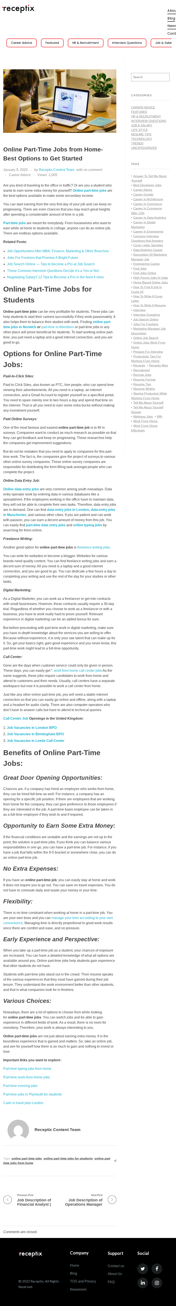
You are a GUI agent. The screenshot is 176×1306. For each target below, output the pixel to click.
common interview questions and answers (147, 238)
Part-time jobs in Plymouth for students (32, 1094)
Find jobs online (144, 273)
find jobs (140, 268)
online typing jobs (87, 525)
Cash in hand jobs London (23, 1103)
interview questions (146, 314)
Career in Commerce (147, 204)
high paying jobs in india (150, 277)
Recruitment (141, 370)
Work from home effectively (144, 428)
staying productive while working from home (149, 396)
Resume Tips (141, 134)
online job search (145, 337)
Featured (52, 43)
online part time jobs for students (68, 1158)
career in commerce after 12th (146, 211)
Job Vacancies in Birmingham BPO (35, 734)
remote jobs (142, 375)
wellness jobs (143, 416)
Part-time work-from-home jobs (26, 1077)
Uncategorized (144, 148)
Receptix (139, 365)
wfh (159, 416)
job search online (145, 319)
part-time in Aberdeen (57, 327)
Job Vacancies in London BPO (32, 727)
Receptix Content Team (56, 170)
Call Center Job (15, 718)
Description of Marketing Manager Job (149, 257)
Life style (139, 130)
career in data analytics (149, 217)
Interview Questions (127, 43)
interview (139, 310)
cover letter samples (148, 245)
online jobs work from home (148, 345)
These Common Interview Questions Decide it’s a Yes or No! (53, 271)
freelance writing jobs (93, 547)
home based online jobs (150, 282)
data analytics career (148, 250)
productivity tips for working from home (146, 359)
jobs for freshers (145, 324)
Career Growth (143, 194)
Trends (137, 143)
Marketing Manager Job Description (148, 331)
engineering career (146, 263)
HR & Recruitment (85, 43)
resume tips (142, 384)
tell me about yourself (148, 402)
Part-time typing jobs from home (27, 1068)
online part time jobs (27, 1158)
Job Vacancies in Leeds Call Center (35, 741)
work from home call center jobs (78, 670)
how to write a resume (149, 305)
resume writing (144, 388)
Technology (141, 139)
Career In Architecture (148, 199)
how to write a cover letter (147, 299)
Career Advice (21, 43)
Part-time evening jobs (20, 1086)
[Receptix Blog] (18, 9)
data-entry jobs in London (68, 509)
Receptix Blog (158, 365)
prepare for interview (148, 351)
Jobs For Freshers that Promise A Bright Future (42, 257)
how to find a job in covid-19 (146, 289)
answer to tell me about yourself (149, 178)
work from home (145, 421)
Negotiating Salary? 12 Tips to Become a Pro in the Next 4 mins (55, 277)
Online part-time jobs (90, 190)
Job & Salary (141, 125)
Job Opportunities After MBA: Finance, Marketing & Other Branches (58, 251)
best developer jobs (147, 185)
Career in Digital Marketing (143, 225)
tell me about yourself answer (147, 410)
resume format (144, 379)
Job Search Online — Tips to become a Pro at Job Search (51, 264)
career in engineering (148, 231)
